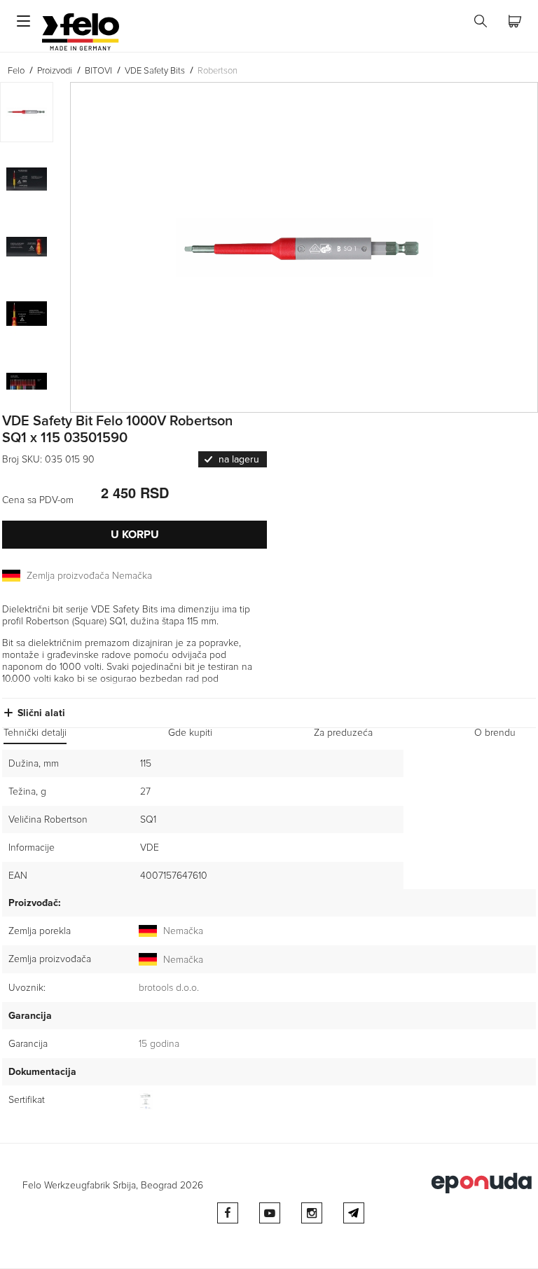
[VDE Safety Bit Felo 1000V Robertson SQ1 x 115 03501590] (304, 247)
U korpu (135, 535)
